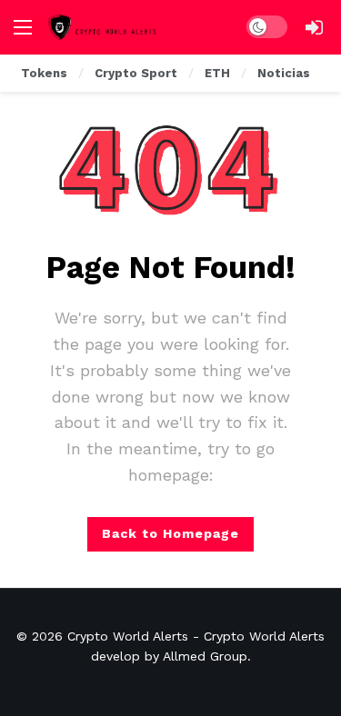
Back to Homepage (170, 533)
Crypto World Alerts (127, 636)
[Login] (313, 27)
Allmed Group (205, 656)
